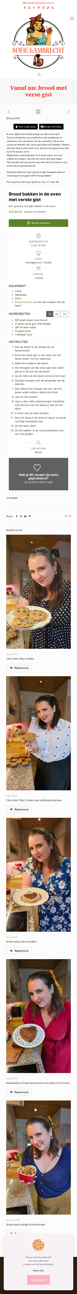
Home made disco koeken (21, 941)
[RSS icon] (52, 7)
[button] (10, 211)
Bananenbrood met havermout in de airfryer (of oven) (37, 1083)
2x (57, 314)
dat (48, 181)
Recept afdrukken (53, 126)
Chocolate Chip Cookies (20, 658)
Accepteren (38, 1280)
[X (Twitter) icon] (29, 7)
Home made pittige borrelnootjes (25, 1224)
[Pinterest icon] (38, 7)
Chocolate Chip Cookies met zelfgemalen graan (33, 800)
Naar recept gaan (27, 126)
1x (49, 314)
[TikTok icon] (48, 7)
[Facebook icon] (24, 7)
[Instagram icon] (43, 7)
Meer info (38, 1270)
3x (64, 314)
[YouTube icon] (34, 7)
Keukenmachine (24, 302)
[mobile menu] (72, 18)
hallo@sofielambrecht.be (40, 2)
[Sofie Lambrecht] (38, 40)
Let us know (31, 481)
